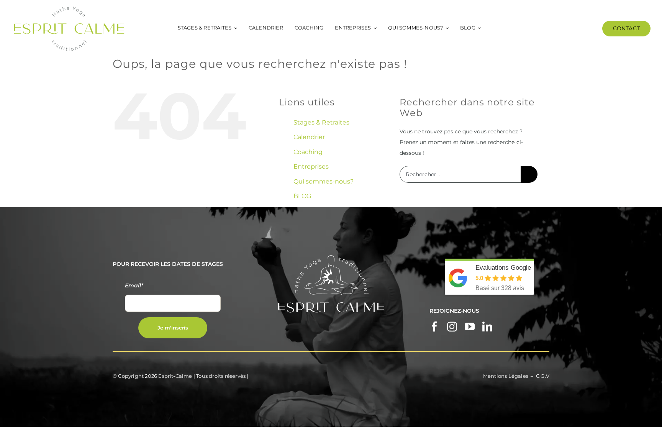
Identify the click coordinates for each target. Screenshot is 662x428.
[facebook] (434, 326)
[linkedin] (487, 326)
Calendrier (309, 137)
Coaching (308, 152)
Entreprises (311, 166)
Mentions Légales (505, 376)
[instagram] (452, 326)
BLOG (302, 196)
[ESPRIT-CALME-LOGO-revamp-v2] (68, 8)
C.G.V (542, 376)
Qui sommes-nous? (323, 181)
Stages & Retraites (321, 122)
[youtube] (470, 326)
